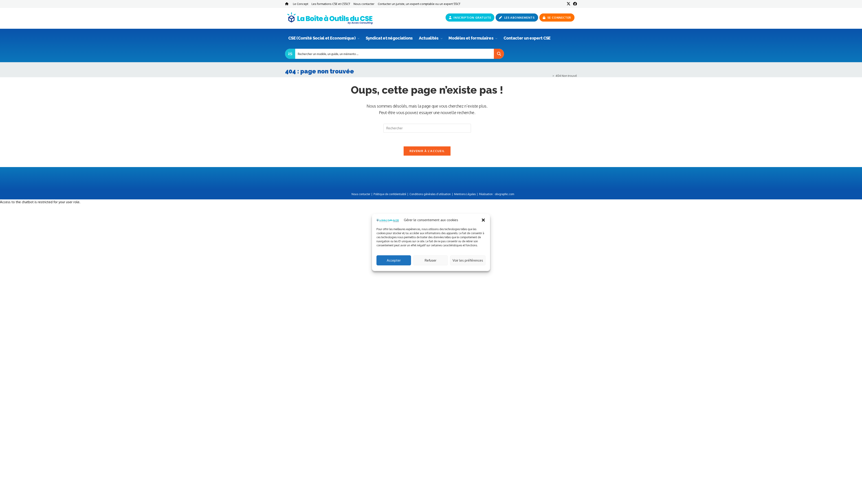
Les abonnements (519, 17)
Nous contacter (364, 3)
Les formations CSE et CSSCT (331, 3)
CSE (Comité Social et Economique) (322, 38)
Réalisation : (496, 194)
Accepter (394, 260)
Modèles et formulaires (471, 38)
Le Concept (300, 3)
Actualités (429, 38)
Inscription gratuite (472, 17)
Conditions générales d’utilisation (430, 194)
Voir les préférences (468, 260)
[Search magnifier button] (499, 54)
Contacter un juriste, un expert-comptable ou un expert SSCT (419, 3)
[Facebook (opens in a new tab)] (574, 4)
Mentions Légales (465, 194)
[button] (483, 220)
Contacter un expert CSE (527, 38)
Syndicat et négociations (389, 38)
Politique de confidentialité (390, 194)
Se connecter (558, 17)
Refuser (430, 260)
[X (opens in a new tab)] (568, 4)
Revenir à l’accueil (427, 151)
